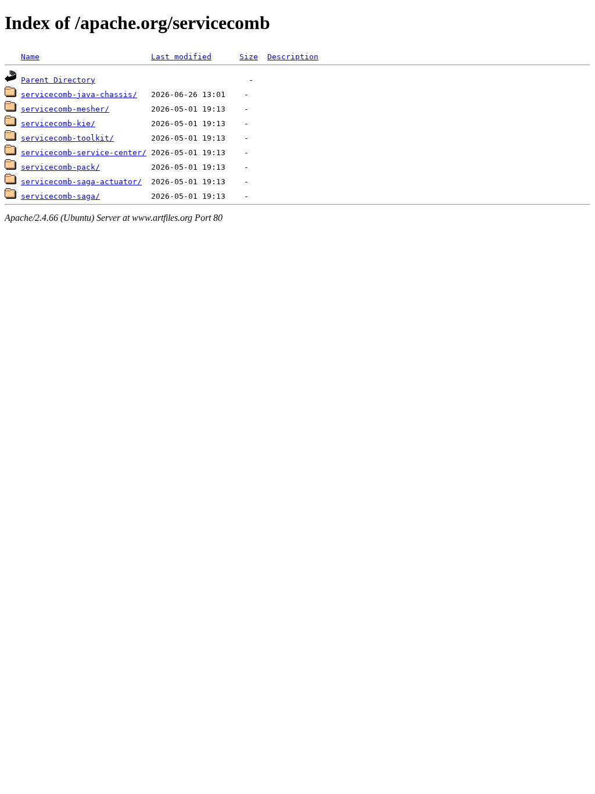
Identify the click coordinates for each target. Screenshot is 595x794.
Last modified (181, 56)
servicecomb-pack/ (60, 167)
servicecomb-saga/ (60, 196)
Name (30, 56)
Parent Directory (58, 80)
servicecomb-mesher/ (65, 109)
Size (248, 56)
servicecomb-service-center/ (83, 152)
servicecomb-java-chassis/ (79, 94)
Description (292, 56)
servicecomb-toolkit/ (67, 138)
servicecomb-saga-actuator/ (81, 181)
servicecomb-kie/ (58, 123)
